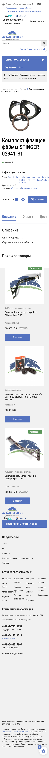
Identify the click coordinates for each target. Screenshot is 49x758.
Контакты (15, 75)
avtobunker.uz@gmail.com (13, 653)
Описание (9, 217)
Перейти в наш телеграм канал (21, 523)
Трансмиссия (43, 595)
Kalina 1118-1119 (18, 180)
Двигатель (30, 600)
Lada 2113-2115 (34, 180)
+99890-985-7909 (12, 644)
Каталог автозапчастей (17, 59)
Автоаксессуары (9, 592)
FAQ (9, 75)
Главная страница (10, 89)
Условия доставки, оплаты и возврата (24, 11)
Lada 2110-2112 (29, 180)
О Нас (4, 544)
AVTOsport (15, 188)
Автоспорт (6, 579)
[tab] (9, 218)
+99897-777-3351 (13, 20)
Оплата (28, 217)
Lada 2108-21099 (23, 180)
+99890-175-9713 (12, 635)
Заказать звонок (37, 21)
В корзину (39, 199)
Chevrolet (11, 177)
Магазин (41, 75)
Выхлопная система (29, 188)
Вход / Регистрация (30, 49)
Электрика (30, 579)
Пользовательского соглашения (15, 732)
